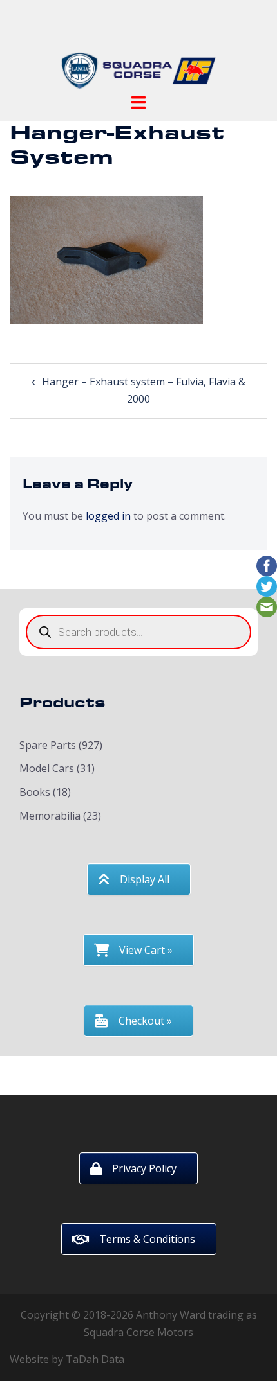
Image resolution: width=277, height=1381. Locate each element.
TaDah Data (95, 1359)
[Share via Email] (266, 606)
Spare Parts (47, 745)
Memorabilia (50, 816)
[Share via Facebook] (266, 565)
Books (34, 792)
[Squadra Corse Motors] (138, 50)
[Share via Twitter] (266, 585)
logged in (108, 516)
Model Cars (46, 768)
